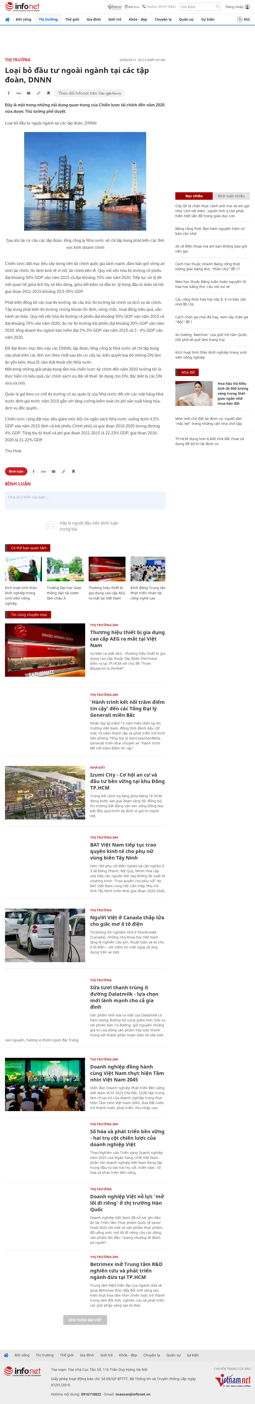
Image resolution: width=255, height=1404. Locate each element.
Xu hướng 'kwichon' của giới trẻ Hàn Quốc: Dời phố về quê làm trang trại (211, 337)
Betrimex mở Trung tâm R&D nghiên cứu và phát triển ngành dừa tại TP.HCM (126, 1270)
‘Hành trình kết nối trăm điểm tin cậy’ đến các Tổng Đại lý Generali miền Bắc (127, 708)
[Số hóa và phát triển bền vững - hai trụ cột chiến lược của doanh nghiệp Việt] (45, 1149)
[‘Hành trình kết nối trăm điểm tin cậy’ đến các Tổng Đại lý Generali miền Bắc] (45, 720)
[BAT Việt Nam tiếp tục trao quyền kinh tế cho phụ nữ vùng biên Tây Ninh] (45, 862)
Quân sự (186, 19)
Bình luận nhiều (231, 196)
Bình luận (16, 471)
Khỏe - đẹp (138, 19)
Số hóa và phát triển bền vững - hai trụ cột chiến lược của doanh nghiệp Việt (127, 1138)
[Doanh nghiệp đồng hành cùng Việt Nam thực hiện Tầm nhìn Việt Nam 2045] (45, 1084)
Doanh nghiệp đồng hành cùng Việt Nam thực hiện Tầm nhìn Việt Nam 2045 (127, 1073)
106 (190, 304)
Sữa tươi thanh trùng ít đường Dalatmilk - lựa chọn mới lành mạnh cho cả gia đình (124, 997)
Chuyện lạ (163, 19)
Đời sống (23, 19)
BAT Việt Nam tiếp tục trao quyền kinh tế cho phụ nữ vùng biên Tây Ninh (123, 851)
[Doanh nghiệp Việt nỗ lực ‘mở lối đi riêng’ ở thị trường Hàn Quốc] (45, 1214)
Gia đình (94, 19)
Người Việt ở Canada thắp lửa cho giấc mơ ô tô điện (127, 920)
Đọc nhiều (194, 196)
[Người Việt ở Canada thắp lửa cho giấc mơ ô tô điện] (45, 935)
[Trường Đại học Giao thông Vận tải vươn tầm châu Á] (65, 569)
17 (237, 269)
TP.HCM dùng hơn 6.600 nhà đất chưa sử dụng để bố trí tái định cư (209, 441)
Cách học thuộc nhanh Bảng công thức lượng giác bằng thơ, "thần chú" (207, 266)
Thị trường (48, 19)
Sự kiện (207, 19)
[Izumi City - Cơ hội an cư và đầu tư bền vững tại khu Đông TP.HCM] (45, 792)
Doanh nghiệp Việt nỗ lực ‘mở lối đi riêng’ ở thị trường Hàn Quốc (127, 1203)
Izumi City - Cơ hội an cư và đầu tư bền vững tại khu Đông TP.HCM (127, 781)
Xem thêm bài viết (85, 1320)
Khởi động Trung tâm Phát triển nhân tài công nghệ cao (148, 593)
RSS (247, 19)
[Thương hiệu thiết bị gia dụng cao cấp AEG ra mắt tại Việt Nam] (107, 569)
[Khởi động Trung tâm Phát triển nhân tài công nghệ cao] (148, 569)
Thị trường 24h (104, 625)
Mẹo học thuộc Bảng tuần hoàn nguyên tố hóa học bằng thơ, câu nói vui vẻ (210, 284)
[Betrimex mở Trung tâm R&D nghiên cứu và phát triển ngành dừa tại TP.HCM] (45, 1282)
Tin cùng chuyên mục (29, 614)
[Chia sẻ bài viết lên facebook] (8, 93)
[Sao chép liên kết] (38, 93)
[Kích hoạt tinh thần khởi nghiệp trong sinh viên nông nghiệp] (23, 569)
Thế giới (72, 19)
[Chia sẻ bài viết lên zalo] (18, 93)
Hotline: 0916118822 (161, 6)
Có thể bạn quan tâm (29, 547)
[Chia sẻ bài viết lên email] (28, 93)
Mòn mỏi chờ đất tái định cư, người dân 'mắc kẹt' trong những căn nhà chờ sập (208, 421)
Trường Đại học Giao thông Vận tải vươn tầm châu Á (64, 593)
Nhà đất (97, 767)
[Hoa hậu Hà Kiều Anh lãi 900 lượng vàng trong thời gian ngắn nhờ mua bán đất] (194, 393)
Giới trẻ (114, 19)
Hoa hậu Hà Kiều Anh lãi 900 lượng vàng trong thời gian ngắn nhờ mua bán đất (233, 393)
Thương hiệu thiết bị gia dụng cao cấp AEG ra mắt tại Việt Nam (107, 593)
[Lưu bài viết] (48, 93)
